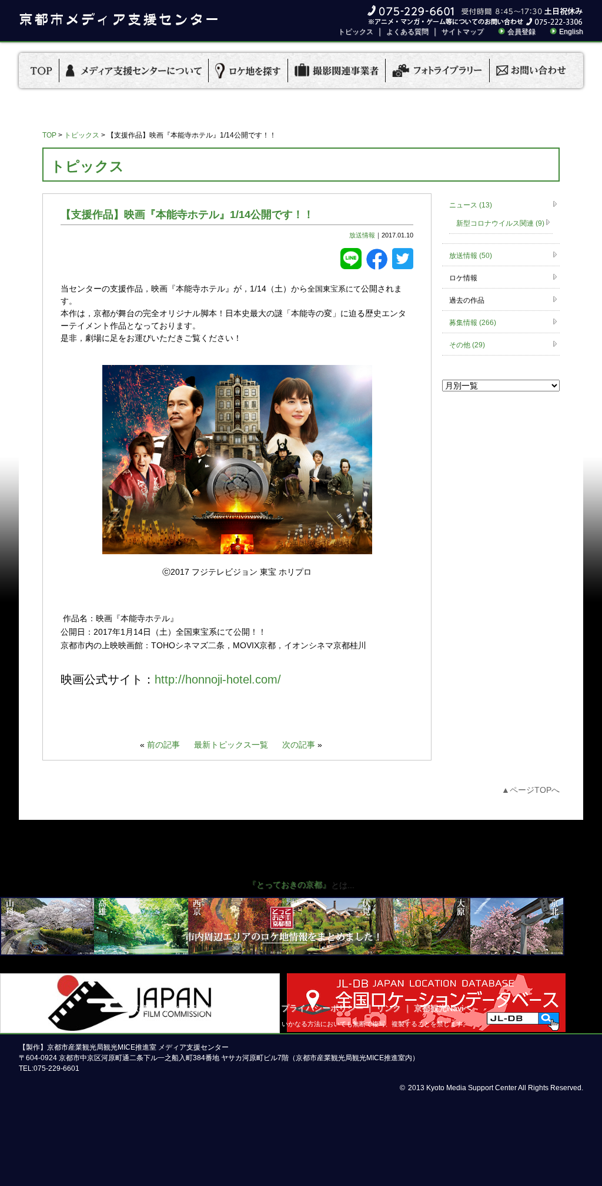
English (571, 32)
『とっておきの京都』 (289, 884)
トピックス (355, 32)
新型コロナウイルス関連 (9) (500, 223)
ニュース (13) (470, 205)
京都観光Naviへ (442, 1008)
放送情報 (362, 235)
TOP (49, 135)
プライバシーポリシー (322, 1008)
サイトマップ (463, 32)
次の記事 (298, 744)
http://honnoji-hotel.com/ (218, 679)
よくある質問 (407, 32)
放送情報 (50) (470, 256)
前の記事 (163, 744)
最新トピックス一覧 (231, 744)
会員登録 (521, 32)
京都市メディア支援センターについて (200, 1008)
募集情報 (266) (472, 323)
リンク (388, 1008)
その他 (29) (467, 345)
